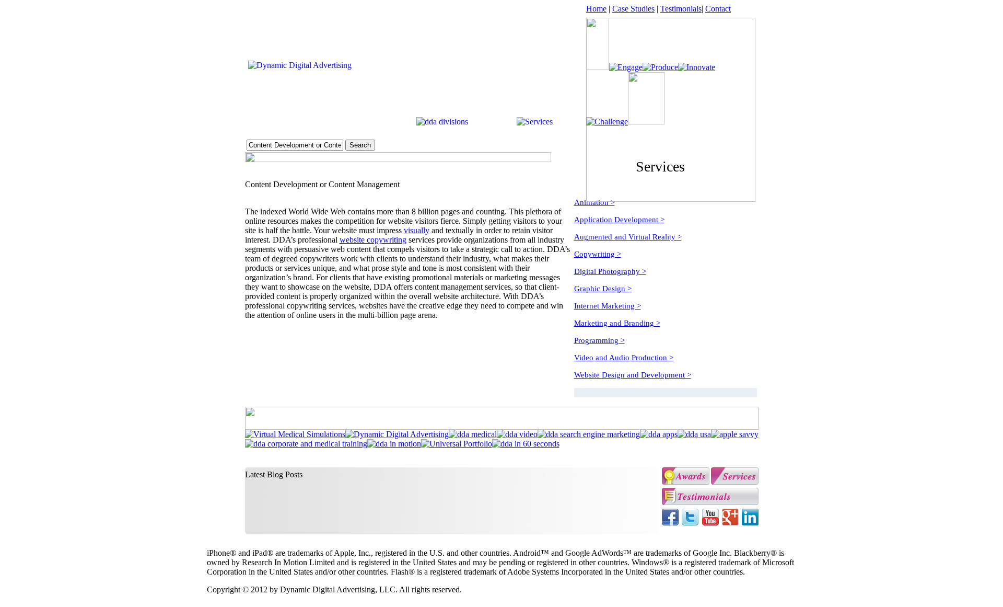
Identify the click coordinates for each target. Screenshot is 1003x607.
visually (416, 230)
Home (596, 8)
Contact (718, 8)
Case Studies (633, 8)
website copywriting (373, 239)
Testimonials (681, 8)
